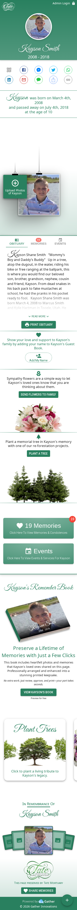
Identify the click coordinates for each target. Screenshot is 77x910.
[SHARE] (53, 80)
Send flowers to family (38, 394)
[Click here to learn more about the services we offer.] (38, 871)
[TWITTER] (53, 70)
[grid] (38, 183)
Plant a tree (38, 453)
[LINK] (68, 80)
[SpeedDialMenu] (67, 900)
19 (72, 519)
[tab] (17, 242)
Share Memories (40, 890)
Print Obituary (41, 324)
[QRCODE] (9, 70)
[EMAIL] (24, 80)
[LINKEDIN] (9, 80)
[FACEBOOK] (24, 70)
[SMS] (38, 80)
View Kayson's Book (38, 692)
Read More (39, 316)
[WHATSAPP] (68, 70)
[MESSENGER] (38, 70)
